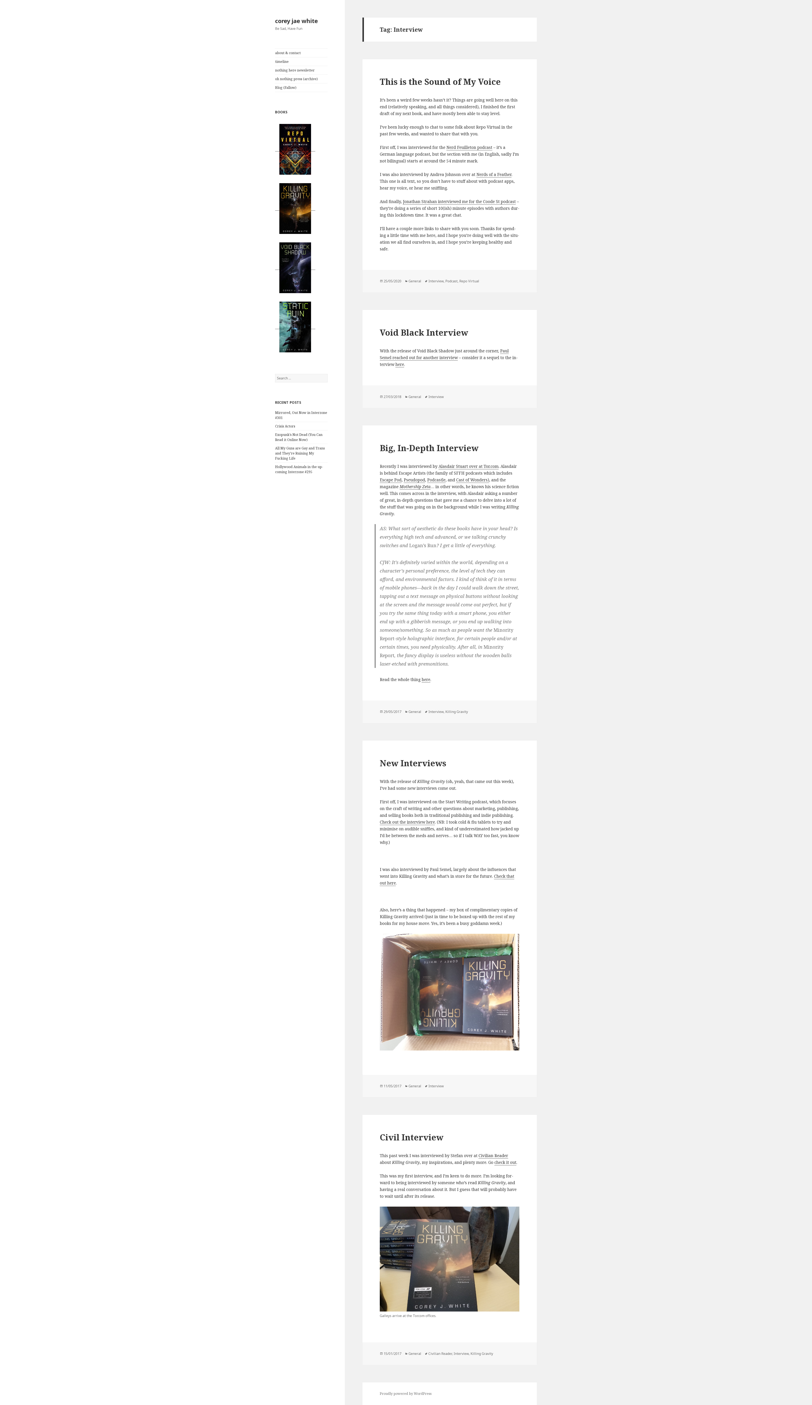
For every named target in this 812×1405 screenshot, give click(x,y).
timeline (282, 61)
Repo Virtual (469, 281)
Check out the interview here (407, 822)
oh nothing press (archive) (296, 79)
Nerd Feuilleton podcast (469, 147)
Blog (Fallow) (285, 87)
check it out (505, 1162)
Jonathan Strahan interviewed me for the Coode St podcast (459, 201)
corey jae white (296, 21)
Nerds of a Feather (494, 174)
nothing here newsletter (295, 70)
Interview (436, 281)
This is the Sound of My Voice (440, 81)
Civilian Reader (493, 1155)
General (415, 281)
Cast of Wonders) (472, 480)
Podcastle (436, 480)
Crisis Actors (285, 426)
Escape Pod (391, 480)
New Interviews (413, 763)
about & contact (288, 53)
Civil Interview (411, 1137)
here (399, 364)
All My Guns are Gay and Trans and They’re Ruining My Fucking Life (300, 453)
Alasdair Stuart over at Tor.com (469, 466)
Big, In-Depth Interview (429, 447)
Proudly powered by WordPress (406, 1393)
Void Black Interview (424, 332)
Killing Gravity (456, 711)
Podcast (451, 281)
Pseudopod (414, 480)
